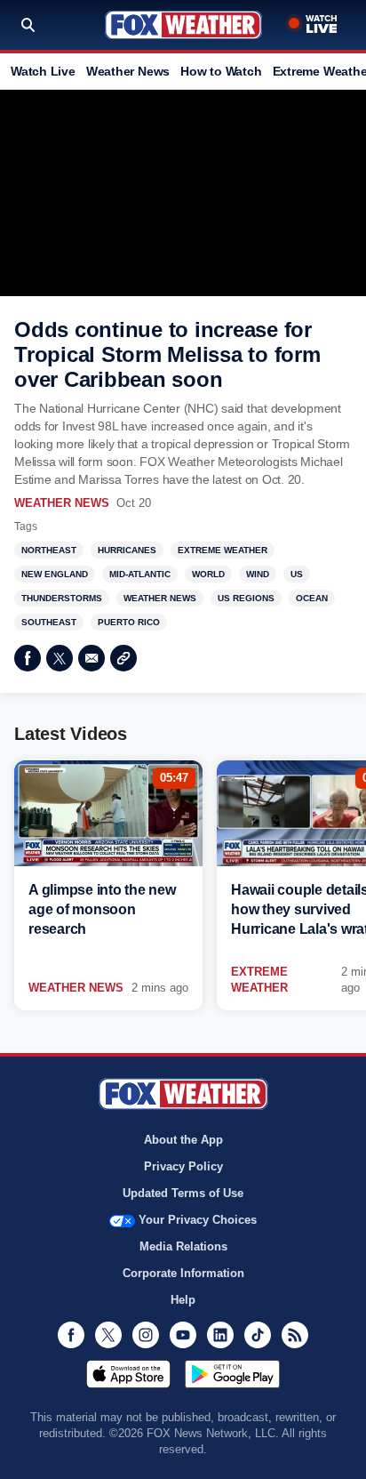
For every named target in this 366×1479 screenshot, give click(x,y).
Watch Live (43, 71)
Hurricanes (127, 550)
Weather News (128, 71)
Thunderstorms (61, 598)
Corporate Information (183, 1273)
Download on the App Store (128, 1374)
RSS (295, 1335)
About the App (183, 1139)
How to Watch (220, 71)
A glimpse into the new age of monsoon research (102, 909)
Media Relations (183, 1246)
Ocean (312, 598)
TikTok (257, 1335)
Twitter (59, 658)
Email (91, 658)
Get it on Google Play (232, 1374)
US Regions (246, 598)
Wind (257, 574)
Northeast (48, 550)
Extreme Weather (222, 550)
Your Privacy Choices (198, 1219)
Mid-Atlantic (140, 574)
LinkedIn (220, 1335)
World (208, 574)
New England (54, 574)
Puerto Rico (129, 622)
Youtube (183, 1335)
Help (183, 1299)
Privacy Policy (183, 1166)
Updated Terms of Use (183, 1193)
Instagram (145, 1335)
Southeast (48, 622)
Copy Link (123, 658)
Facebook (27, 658)
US (296, 574)
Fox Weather (183, 25)
